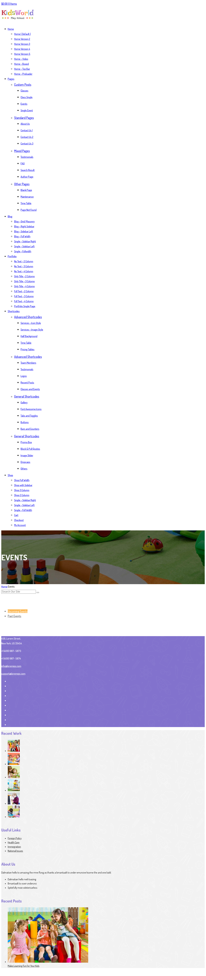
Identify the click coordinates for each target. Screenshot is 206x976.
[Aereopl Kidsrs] (14, 790)
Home (4, 586)
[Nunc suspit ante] (14, 803)
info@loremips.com (11, 666)
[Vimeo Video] (14, 777)
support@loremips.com (13, 673)
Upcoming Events (18, 611)
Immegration (14, 846)
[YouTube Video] (14, 764)
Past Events (14, 616)
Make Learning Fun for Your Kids (23, 965)
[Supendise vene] (14, 816)
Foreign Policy (15, 838)
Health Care (13, 842)
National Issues (15, 850)
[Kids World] (17, 21)
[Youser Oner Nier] (14, 750)
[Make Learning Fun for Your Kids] (48, 961)
